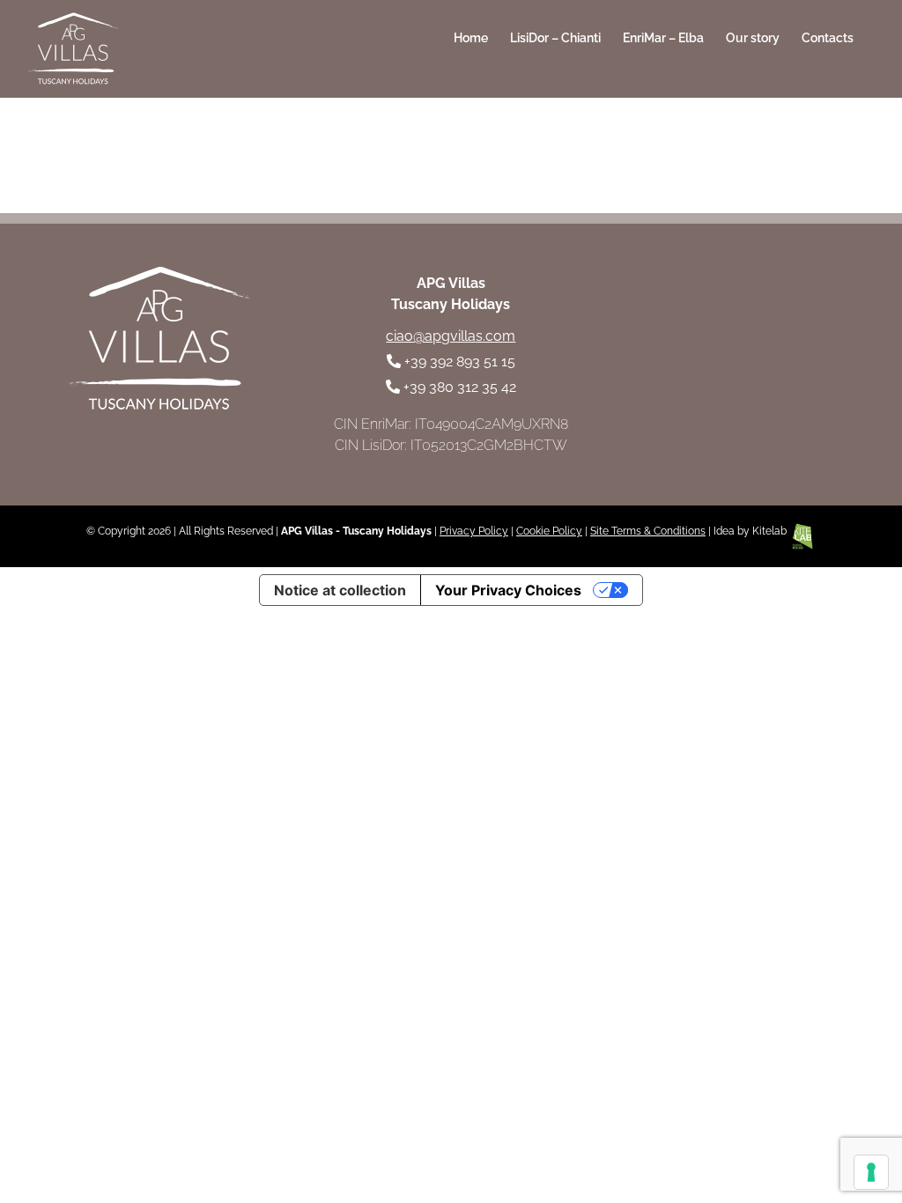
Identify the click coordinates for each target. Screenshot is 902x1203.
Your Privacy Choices (508, 590)
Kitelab (770, 531)
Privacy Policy (474, 531)
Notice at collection (340, 590)
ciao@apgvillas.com (450, 336)
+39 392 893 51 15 (459, 361)
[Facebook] (719, 325)
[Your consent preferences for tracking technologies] (871, 1172)
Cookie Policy (549, 531)
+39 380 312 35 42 (459, 387)
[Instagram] (767, 325)
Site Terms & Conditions (648, 531)
